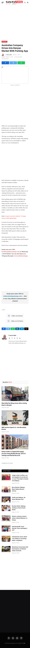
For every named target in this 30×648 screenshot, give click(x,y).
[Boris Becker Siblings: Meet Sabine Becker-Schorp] (6, 489)
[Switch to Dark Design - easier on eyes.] (25, 2)
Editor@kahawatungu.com (11, 251)
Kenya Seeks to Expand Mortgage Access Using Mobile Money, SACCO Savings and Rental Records (14, 453)
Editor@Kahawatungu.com (12, 296)
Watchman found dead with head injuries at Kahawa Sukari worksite (20, 548)
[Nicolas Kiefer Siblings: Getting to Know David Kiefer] (6, 508)
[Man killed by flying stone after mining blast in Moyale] (15, 393)
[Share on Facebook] (5, 62)
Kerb (3, 309)
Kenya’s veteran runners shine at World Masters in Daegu (19, 518)
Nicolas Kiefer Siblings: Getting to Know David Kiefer (19, 507)
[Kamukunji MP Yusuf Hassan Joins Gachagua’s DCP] (6, 529)
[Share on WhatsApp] (21, 62)
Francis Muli (9, 54)
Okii (24, 643)
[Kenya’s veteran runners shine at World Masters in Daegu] (6, 518)
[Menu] (3, 2)
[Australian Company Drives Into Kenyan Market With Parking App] (15, 75)
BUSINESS (4, 41)
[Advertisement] (15, 22)
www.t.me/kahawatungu (20, 256)
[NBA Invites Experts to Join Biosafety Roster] (15, 417)
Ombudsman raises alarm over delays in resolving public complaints (19, 538)
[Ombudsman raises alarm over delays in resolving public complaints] (6, 539)
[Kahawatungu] (14, 2)
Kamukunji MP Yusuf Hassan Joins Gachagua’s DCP (19, 528)
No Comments (19, 57)
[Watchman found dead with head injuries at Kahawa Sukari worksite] (6, 549)
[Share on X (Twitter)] (13, 62)
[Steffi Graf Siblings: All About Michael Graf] (6, 500)
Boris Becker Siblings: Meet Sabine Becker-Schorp (18, 489)
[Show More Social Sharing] (26, 62)
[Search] (27, 2)
